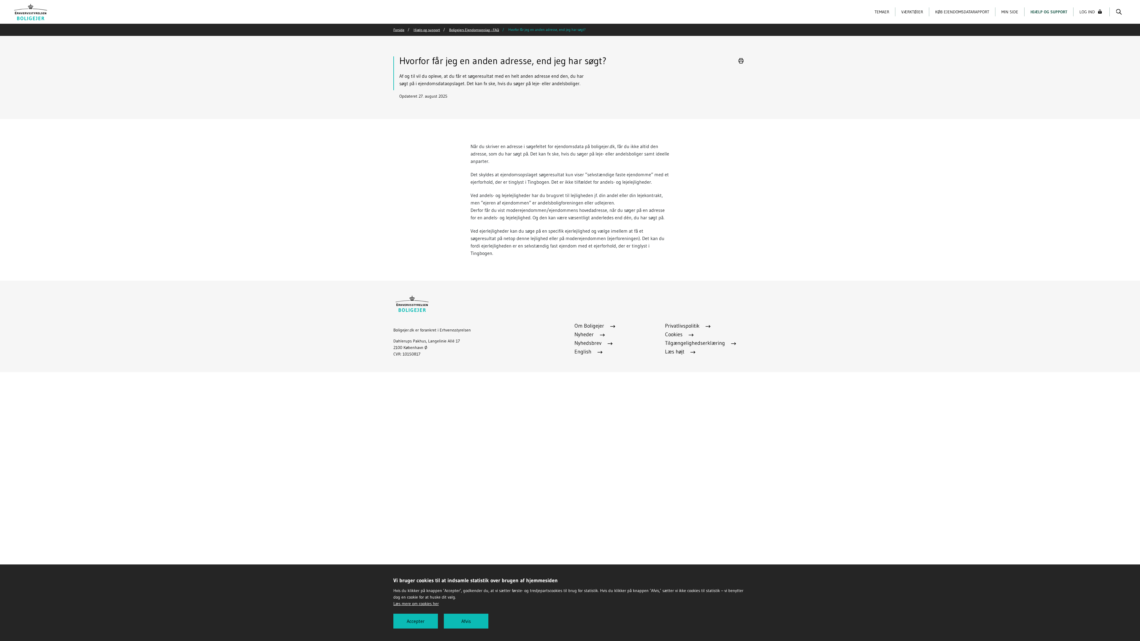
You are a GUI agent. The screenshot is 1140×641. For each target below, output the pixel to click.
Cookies (674, 334)
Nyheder (584, 334)
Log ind (1087, 12)
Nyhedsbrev (588, 343)
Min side (1009, 12)
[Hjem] (31, 11)
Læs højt (675, 351)
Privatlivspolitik (683, 326)
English (583, 351)
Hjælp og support (1048, 12)
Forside (398, 29)
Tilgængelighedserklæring (695, 343)
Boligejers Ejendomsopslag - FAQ (474, 29)
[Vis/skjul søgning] (1118, 11)
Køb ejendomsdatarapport (962, 12)
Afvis (466, 621)
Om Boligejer (590, 326)
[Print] (741, 61)
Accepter (416, 621)
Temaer (882, 12)
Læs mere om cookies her (416, 603)
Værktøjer (912, 12)
